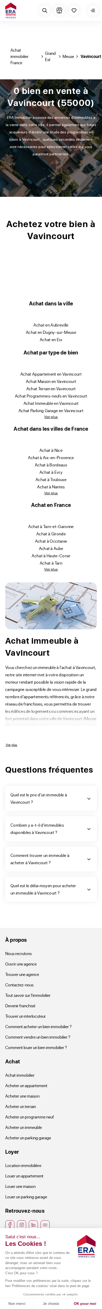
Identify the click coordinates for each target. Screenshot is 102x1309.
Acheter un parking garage (28, 1137)
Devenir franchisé (20, 1005)
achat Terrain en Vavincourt (51, 388)
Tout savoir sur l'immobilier (27, 995)
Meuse (68, 56)
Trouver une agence (22, 974)
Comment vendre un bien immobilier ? (37, 1037)
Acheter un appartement (26, 1085)
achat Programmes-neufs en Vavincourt (51, 396)
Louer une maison (20, 1186)
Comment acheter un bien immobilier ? (38, 1026)
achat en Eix (51, 339)
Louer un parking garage (26, 1196)
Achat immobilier (20, 1075)
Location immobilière (23, 1165)
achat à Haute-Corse (51, 555)
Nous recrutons (18, 953)
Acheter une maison (22, 1096)
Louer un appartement (24, 1175)
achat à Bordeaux (51, 464)
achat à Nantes (51, 486)
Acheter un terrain (20, 1106)
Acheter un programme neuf (29, 1117)
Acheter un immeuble (23, 1127)
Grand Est (50, 56)
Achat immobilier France (19, 56)
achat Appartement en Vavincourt (51, 374)
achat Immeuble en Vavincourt (51, 403)
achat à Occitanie (51, 541)
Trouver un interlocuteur (25, 1016)
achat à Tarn (51, 563)
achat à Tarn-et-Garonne (50, 526)
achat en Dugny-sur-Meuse (51, 332)
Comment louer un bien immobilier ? (36, 1047)
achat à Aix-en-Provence (51, 457)
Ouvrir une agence (21, 964)
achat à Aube (51, 548)
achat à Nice (51, 450)
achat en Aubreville (50, 325)
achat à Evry (51, 472)
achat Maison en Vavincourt (51, 381)
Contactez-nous (19, 984)
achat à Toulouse (51, 479)
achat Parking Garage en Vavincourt (51, 410)
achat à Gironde (51, 533)
